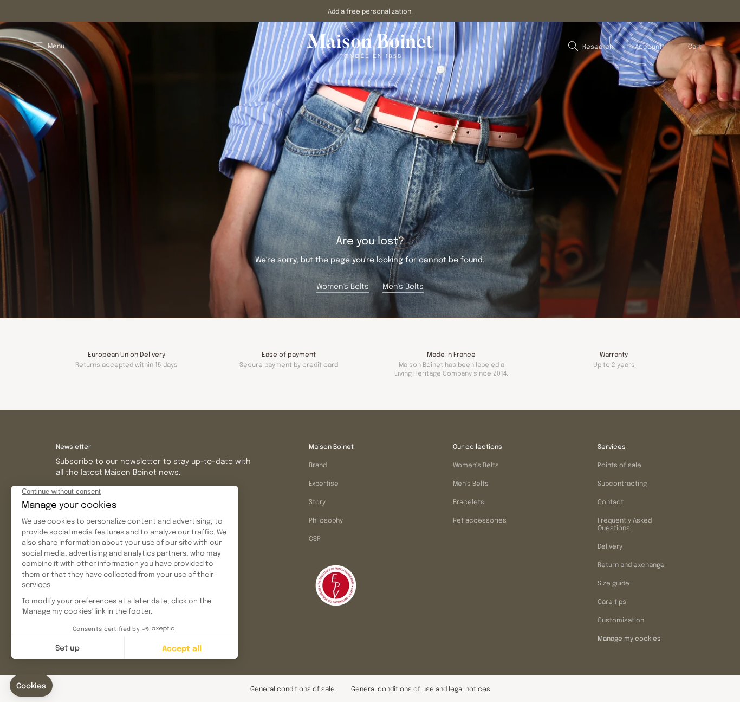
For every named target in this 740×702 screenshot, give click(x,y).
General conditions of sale (292, 688)
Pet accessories (480, 520)
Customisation (621, 619)
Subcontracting (622, 483)
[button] (590, 46)
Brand (318, 464)
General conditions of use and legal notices (420, 688)
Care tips (612, 601)
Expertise (324, 483)
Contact (611, 501)
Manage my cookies (629, 638)
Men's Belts (471, 483)
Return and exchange (631, 564)
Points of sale (619, 464)
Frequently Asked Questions (625, 524)
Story (317, 501)
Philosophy (326, 520)
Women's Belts (476, 464)
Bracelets (468, 501)
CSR (315, 538)
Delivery (610, 546)
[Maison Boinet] (370, 46)
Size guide (613, 582)
